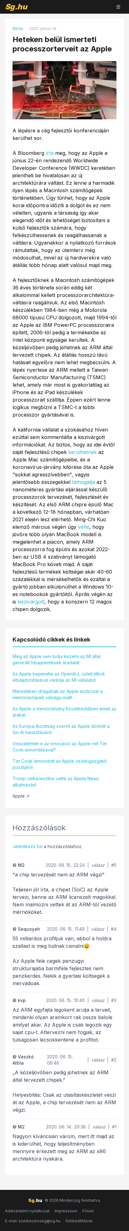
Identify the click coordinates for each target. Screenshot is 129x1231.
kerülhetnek (82, 452)
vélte (83, 527)
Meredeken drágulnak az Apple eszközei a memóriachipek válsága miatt (58, 694)
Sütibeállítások (79, 1221)
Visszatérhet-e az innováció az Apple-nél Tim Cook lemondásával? (60, 746)
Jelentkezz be (28, 846)
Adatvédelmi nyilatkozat (27, 1211)
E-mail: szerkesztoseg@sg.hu (32, 1221)
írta (50, 153)
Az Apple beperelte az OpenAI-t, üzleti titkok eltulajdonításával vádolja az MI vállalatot (59, 677)
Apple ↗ (21, 796)
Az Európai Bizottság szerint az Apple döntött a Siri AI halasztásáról (61, 729)
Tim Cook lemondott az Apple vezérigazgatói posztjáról (60, 764)
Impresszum (65, 1211)
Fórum (88, 1211)
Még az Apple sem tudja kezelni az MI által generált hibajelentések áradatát (57, 659)
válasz (98, 865)
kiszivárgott (31, 602)
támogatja (83, 482)
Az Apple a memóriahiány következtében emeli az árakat (64, 712)
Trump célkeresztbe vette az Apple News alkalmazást (56, 781)
